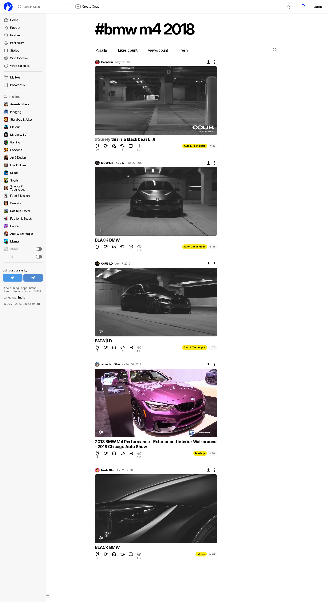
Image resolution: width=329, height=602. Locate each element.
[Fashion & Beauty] (23, 218)
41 (212, 246)
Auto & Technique (194, 145)
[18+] (39, 257)
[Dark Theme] (289, 7)
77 (212, 347)
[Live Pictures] (23, 165)
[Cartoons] (23, 150)
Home (14, 20)
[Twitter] (12, 278)
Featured (15, 35)
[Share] (208, 62)
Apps (24, 288)
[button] (275, 50)
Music (201, 554)
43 (212, 145)
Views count (158, 50)
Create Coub (90, 6)
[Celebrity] (23, 203)
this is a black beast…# (132, 139)
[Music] (23, 173)
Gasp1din (107, 62)
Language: (15, 297)
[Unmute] (100, 230)
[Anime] (23, 249)
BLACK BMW (107, 240)
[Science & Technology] (23, 188)
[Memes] (23, 241)
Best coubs (17, 43)
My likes (15, 77)
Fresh (183, 50)
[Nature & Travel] (23, 211)
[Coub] (8, 6)
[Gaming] (23, 142)
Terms (8, 291)
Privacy (18, 291)
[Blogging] (23, 112)
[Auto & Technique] (23, 234)
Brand (33, 288)
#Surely (102, 139)
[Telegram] (33, 278)
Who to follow (19, 58)
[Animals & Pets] (23, 104)
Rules (28, 291)
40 (212, 554)
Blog (16, 288)
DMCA (37, 291)
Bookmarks (17, 85)
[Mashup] (23, 127)
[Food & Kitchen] (23, 195)
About (7, 288)
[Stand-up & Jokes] (23, 119)
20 (212, 453)
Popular (15, 28)
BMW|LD (103, 340)
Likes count (127, 50)
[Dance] (23, 226)
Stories (14, 50)
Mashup (200, 453)
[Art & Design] (23, 157)
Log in (318, 7)
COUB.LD (107, 263)
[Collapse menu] (47, 595)
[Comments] (114, 146)
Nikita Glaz (108, 470)
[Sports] (23, 180)
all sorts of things (112, 364)
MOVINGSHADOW (112, 163)
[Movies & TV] (23, 134)
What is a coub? (20, 66)
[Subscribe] (39, 249)
